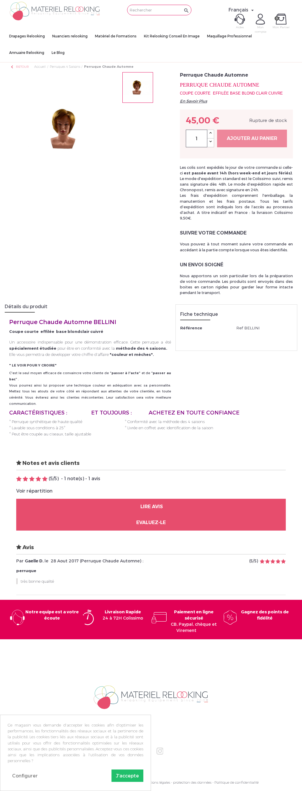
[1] (19, 479)
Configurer (25, 775)
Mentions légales (156, 782)
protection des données (192, 782)
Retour (19, 67)
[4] (38, 479)
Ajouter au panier (252, 138)
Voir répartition (34, 490)
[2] (25, 479)
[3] (32, 479)
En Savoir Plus (193, 101)
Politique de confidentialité (236, 782)
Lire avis (151, 506)
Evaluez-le (151, 522)
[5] (44, 479)
